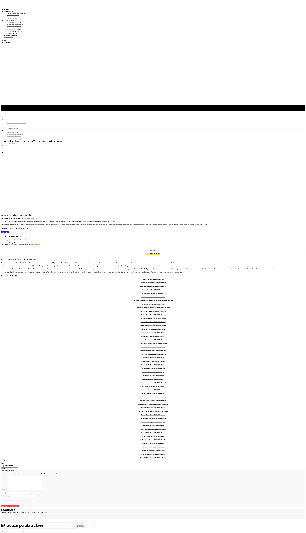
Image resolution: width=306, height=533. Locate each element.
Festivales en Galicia (12, 17)
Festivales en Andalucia (13, 15)
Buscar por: (4, 521)
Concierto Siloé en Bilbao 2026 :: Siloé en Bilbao (153, 436)
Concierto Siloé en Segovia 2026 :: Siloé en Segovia (153, 336)
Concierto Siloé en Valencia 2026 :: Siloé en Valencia (153, 322)
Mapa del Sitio (11, 512)
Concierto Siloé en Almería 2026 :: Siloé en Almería (153, 450)
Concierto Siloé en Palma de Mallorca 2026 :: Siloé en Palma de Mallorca (153, 307)
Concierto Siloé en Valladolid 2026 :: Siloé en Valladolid (153, 318)
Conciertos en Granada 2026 (14, 31)
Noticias (6, 9)
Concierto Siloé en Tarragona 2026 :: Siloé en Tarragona (153, 329)
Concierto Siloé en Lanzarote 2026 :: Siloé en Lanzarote (153, 382)
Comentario (4, 489)
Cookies (3, 512)
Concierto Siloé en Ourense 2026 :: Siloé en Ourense (153, 350)
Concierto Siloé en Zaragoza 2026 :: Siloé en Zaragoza (153, 311)
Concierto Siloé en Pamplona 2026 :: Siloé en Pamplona (153, 282)
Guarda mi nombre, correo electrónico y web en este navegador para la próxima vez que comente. (27, 503)
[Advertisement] (153, 126)
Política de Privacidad (23, 512)
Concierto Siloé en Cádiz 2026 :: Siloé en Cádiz (153, 425)
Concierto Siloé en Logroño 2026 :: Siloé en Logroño (153, 422)
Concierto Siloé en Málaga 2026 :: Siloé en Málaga (153, 365)
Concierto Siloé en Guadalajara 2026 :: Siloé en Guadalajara (153, 397)
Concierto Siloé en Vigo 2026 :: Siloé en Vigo (153, 279)
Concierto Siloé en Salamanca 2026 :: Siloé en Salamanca (153, 339)
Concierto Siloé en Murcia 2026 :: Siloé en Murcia (153, 357)
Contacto (7, 42)
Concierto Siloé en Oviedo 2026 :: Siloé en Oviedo (153, 297)
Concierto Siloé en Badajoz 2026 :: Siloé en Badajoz (153, 443)
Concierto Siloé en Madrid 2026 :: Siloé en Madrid (153, 368)
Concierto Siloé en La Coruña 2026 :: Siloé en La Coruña (153, 386)
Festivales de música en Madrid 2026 (16, 13)
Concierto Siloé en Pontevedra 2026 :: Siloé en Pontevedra (153, 343)
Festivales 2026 (8, 11)
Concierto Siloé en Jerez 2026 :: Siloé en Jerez (153, 289)
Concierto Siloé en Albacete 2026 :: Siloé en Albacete (153, 457)
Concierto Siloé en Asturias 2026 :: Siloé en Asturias (153, 447)
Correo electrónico (6, 496)
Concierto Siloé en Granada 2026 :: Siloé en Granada (153, 400)
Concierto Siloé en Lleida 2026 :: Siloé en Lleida (153, 375)
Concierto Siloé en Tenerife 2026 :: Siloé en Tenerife (153, 325)
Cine (5, 40)
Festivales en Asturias (12, 18)
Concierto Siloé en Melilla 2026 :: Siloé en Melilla (153, 361)
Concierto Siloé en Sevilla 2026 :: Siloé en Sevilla (153, 332)
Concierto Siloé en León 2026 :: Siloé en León (153, 379)
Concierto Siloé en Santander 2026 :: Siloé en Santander (153, 286)
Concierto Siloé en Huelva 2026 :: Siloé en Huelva (153, 393)
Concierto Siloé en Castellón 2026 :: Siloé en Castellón (153, 418)
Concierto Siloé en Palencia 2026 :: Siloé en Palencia (153, 347)
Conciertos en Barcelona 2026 (15, 24)
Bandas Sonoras (8, 37)
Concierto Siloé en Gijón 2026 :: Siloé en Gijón (153, 304)
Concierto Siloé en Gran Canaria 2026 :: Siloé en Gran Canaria (153, 404)
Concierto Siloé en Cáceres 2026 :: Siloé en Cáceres (153, 429)
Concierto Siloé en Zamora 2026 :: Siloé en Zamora (153, 315)
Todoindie (8, 510)
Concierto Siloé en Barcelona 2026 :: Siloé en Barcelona (153, 440)
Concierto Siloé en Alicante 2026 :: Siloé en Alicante (153, 454)
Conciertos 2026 (9, 20)
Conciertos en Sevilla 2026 (14, 26)
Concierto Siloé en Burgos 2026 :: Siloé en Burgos (153, 432)
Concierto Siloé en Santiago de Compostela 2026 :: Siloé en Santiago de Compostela (153, 300)
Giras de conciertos (12, 33)
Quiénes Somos (35, 512)
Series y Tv (7, 39)
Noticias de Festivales (10, 35)
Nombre (3, 493)
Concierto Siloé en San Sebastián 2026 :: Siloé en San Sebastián (153, 411)
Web (2, 499)
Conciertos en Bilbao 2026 (14, 29)
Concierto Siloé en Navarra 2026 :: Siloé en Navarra (153, 354)
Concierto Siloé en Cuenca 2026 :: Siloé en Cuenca (153, 415)
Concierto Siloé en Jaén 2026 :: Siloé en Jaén (153, 390)
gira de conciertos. (31, 218)
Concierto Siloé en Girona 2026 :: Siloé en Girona (153, 407)
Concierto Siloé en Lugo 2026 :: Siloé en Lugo (153, 372)
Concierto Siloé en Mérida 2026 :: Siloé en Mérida (153, 293)
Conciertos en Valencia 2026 (14, 28)
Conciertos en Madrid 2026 (14, 22)
